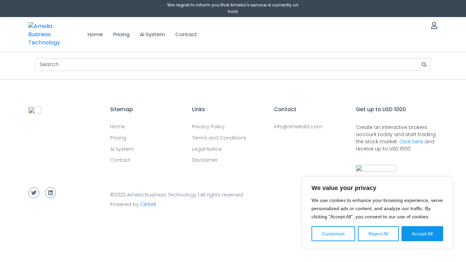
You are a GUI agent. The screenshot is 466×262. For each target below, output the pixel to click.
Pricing (121, 34)
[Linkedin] (50, 192)
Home (95, 34)
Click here (411, 141)
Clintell (148, 204)
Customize (333, 233)
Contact (186, 34)
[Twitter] (33, 192)
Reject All (378, 233)
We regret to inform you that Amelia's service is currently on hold (232, 8)
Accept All (422, 233)
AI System (152, 34)
